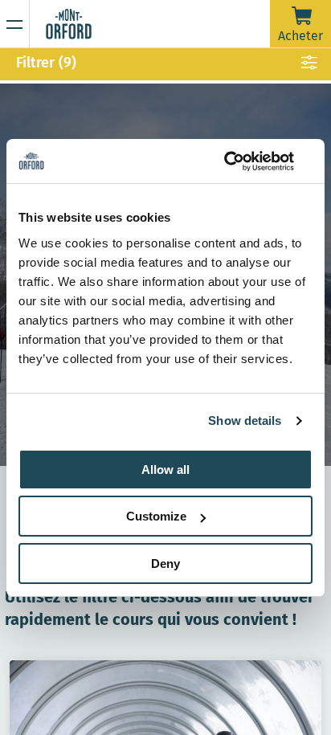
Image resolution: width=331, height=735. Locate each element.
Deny (165, 563)
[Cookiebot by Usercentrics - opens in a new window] (242, 161)
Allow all (165, 469)
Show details (244, 420)
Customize (156, 516)
